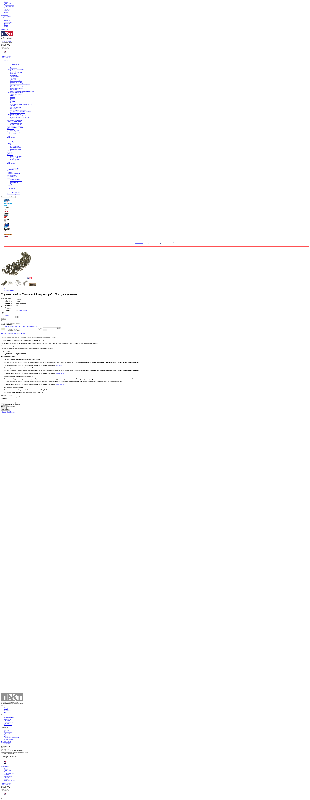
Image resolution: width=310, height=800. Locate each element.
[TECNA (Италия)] (7, 229)
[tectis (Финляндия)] (6, 231)
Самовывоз (7, 720)
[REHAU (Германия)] (6, 223)
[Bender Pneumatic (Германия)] (5, 206)
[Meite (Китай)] (5, 221)
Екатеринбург (8, 22)
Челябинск (7, 23)
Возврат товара (8, 725)
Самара (6, 25)
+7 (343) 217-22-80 (6, 56)
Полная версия (5, 766)
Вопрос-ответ (7, 719)
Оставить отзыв (22, 310)
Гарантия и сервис (9, 6)
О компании (7, 3)
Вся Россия (7, 20)
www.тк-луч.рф (60, 384)
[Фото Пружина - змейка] (155, 264)
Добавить (3, 408)
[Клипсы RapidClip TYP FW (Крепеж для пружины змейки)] (3, 330)
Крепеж (6, 709)
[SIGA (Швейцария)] (6, 227)
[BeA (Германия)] (6, 202)
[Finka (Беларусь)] (6, 215)
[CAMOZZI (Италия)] (5, 209)
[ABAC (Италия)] (7, 200)
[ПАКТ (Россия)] (6, 237)
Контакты (6, 10)
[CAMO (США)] (7, 208)
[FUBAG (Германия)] (5, 217)
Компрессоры (7, 712)
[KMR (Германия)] (6, 219)
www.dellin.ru (59, 365)
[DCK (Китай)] (6, 211)
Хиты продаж (11, 137)
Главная (6, 2)
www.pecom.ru (60, 373)
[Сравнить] (1, 320)
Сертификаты (7, 733)
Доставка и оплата (9, 5)
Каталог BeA (7, 12)
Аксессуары (7, 710)
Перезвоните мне (5, 57)
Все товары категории (8, 412)
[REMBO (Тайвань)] (6, 225)
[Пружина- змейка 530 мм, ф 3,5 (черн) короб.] (4, 286)
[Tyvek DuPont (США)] (5, 233)
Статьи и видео (8, 9)
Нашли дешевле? (5, 315)
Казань (6, 26)
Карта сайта (7, 734)
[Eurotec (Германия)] (6, 213)
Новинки (9, 136)
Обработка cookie (8, 739)
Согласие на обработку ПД (11, 737)
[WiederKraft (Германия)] (8, 235)
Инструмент (7, 707)
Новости (6, 7)
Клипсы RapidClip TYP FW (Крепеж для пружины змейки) (21, 326)
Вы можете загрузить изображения (10, 404)
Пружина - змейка (6, 411)
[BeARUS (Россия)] (8, 204)
